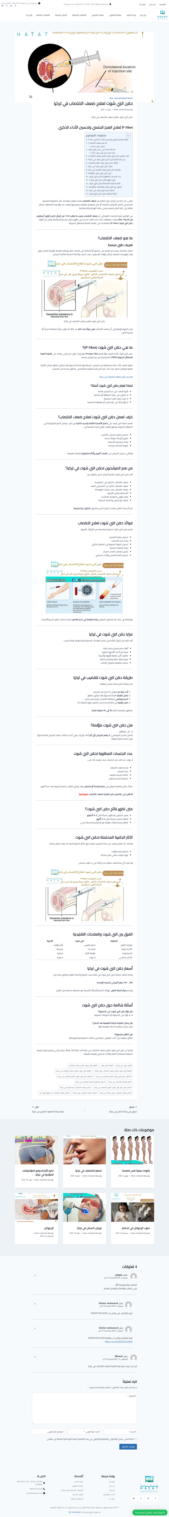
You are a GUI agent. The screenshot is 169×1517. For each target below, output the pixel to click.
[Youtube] (2, 6)
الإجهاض (49, 1228)
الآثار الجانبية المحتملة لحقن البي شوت (104, 183)
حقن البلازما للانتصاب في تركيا (120, 1082)
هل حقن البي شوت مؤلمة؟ (99, 173)
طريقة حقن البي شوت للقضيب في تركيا (104, 170)
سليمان (119, 1274)
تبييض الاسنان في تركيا (89, 1228)
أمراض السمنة (61, 15)
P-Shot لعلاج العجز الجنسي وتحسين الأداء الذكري (108, 139)
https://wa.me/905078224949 (118, 1341)
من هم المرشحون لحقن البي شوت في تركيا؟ (106, 159)
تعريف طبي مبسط (98, 146)
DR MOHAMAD (74, 1512)
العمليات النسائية (43, 15)
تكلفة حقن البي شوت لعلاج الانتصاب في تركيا (75, 1076)
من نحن (152, 4)
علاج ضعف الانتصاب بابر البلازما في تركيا (75, 1087)
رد (35, 1275)
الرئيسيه (162, 4)
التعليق (132, 1396)
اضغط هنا (83, 794)
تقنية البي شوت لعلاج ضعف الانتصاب (83, 1065)
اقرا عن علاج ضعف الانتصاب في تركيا (116, 376)
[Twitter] (11, 6)
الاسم (132, 1432)
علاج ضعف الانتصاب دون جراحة (85, 1093)
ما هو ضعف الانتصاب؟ (97, 143)
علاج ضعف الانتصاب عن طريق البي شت (54, 1093)
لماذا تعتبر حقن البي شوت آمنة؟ (103, 152)
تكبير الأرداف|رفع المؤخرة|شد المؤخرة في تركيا (38, 1172)
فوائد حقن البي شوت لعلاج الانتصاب (103, 163)
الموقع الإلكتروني (55, 1432)
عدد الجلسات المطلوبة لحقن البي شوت (105, 176)
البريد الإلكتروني (92, 1432)
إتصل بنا (142, 4)
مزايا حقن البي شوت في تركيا (100, 166)
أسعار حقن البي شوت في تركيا (101, 190)
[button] (130, 15)
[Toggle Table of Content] (127, 135)
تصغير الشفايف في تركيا (88, 1170)
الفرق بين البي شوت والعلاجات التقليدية (105, 187)
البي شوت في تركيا (124, 1065)
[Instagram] (7, 6)
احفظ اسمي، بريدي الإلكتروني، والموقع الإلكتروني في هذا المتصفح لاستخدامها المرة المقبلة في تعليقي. (90, 1439)
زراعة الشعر (131, 15)
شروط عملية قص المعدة (136, 1170)
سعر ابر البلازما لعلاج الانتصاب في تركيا (90, 1082)
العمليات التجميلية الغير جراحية (123, 98)
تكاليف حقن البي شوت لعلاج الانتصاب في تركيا (114, 1076)
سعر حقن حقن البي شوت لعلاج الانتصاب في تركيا (113, 1087)
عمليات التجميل (98, 15)
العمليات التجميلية (79, 15)
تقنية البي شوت (107, 1065)
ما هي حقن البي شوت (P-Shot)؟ (101, 149)
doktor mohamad (120, 109)
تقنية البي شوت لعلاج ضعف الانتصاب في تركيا (73, 1071)
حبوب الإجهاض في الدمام (136, 1228)
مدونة (111, 98)
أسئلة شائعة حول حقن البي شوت (103, 194)
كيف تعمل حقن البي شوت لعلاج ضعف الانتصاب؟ (108, 156)
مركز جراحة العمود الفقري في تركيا (48, 1109)
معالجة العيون (115, 15)
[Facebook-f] (15, 6)
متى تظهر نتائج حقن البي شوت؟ (102, 180)
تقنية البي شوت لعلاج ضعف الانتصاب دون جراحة (113, 1071)
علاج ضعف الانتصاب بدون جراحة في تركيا (116, 1093)
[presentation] (132, 1150)
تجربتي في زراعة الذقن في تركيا (123, 1109)
